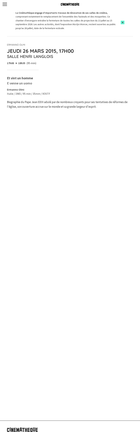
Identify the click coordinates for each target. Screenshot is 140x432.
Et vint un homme (20, 78)
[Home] (70, 4)
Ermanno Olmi (16, 45)
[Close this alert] (122, 22)
